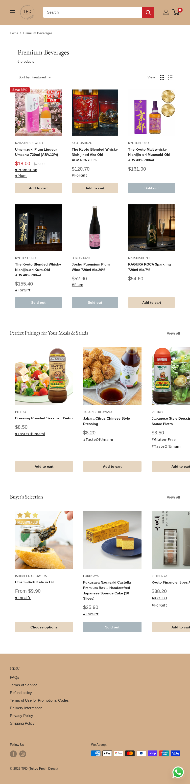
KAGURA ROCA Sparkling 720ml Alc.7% (149, 267)
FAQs (14, 677)
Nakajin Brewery (29, 143)
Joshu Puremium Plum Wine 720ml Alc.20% (91, 267)
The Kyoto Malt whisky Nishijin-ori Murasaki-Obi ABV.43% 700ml (149, 154)
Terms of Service (23, 685)
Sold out (151, 188)
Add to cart (38, 188)
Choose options (44, 627)
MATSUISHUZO (138, 258)
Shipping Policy (22, 723)
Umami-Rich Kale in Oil (34, 582)
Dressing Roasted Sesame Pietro (44, 418)
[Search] (148, 12)
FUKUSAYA (91, 576)
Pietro (20, 412)
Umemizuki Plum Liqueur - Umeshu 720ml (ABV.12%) (37, 152)
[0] (176, 12)
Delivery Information (26, 708)
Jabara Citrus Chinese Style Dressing (106, 421)
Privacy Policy (21, 715)
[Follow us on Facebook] (13, 753)
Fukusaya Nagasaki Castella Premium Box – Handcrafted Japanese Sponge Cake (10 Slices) (107, 590)
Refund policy (21, 693)
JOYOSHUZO (81, 258)
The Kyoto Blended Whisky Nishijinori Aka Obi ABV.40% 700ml (95, 154)
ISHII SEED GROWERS (31, 576)
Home (14, 33)
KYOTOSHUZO (82, 143)
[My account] (166, 12)
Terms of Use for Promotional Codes (39, 700)
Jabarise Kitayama (97, 412)
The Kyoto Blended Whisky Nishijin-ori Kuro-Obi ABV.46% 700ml (38, 269)
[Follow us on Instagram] (22, 753)
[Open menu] (12, 12)
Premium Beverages (37, 33)
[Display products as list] (170, 77)
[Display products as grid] (162, 77)
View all (174, 333)
